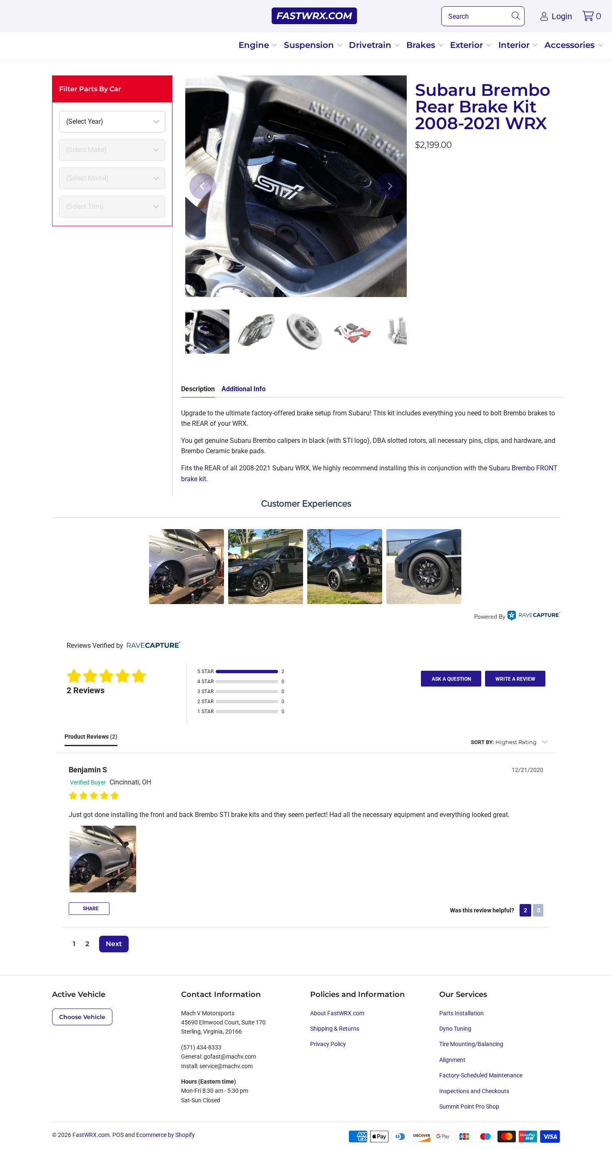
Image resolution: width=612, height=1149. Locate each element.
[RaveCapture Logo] (534, 617)
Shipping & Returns (334, 1028)
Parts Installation (461, 1013)
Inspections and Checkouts (474, 1091)
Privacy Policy (328, 1044)
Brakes (422, 45)
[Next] (389, 186)
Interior (515, 45)
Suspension (310, 45)
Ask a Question (451, 679)
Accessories (571, 45)
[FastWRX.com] (314, 16)
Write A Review (515, 679)
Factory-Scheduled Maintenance (480, 1075)
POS (118, 1135)
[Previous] (202, 186)
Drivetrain (371, 45)
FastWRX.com (90, 1135)
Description (198, 389)
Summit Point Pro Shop (469, 1106)
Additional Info (243, 389)
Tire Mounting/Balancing (471, 1044)
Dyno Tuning (455, 1028)
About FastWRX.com (337, 1013)
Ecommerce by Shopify (165, 1135)
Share (90, 909)
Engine (255, 45)
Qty (420, 168)
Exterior (467, 45)
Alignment (452, 1060)
